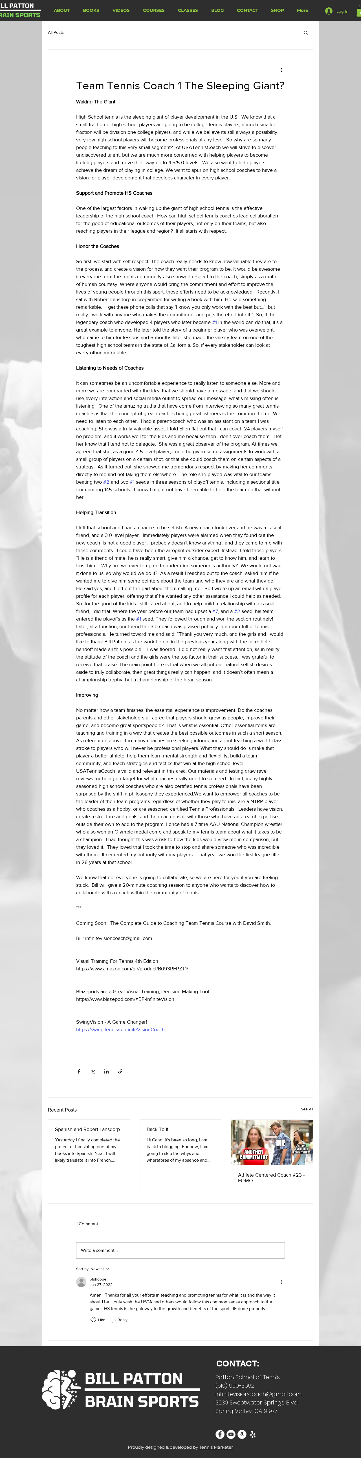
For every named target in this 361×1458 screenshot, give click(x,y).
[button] (306, 32)
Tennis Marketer (216, 1447)
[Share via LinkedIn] (106, 1071)
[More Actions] (281, 1282)
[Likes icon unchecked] (93, 1320)
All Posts (56, 32)
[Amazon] (241, 1434)
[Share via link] (120, 1071)
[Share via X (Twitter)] (92, 1071)
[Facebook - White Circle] (219, 1434)
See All (307, 1109)
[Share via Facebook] (79, 1071)
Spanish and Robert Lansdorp (87, 1129)
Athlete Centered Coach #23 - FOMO (271, 1177)
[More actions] (281, 69)
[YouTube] (230, 1434)
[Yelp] (252, 1434)
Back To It (157, 1129)
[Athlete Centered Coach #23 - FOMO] (272, 1142)
